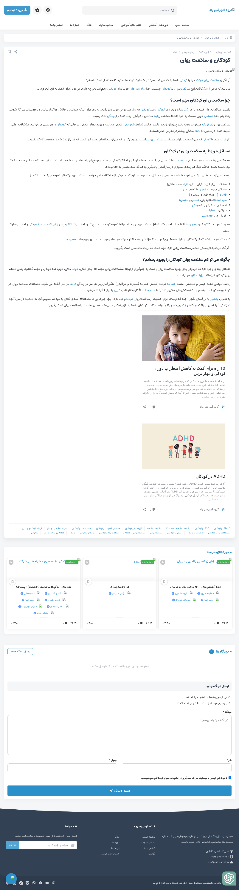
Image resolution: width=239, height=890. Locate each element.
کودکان (166, 88)
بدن (185, 189)
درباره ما (74, 24)
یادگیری (119, 290)
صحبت (28, 299)
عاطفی (195, 199)
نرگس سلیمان (118, 593)
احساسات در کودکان (81, 528)
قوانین (151, 853)
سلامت (185, 88)
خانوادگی (129, 124)
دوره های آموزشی (158, 24)
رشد (187, 109)
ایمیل (113, 760)
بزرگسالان (196, 275)
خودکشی (207, 215)
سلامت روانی (154, 139)
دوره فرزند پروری (119, 586)
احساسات (149, 290)
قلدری (223, 194)
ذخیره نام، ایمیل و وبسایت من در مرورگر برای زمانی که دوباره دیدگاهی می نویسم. (184, 778)
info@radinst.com (218, 862)
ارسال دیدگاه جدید (20, 651)
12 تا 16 (199, 131)
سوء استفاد (220, 199)
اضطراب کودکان (174, 533)
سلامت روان (212, 80)
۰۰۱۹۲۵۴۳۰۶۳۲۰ (220, 856)
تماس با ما (56, 24)
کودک (199, 80)
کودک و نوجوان (223, 52)
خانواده (185, 184)
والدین (214, 299)
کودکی (183, 80)
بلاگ (88, 24)
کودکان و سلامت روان (53, 533)
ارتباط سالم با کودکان (56, 528)
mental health (154, 528)
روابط (156, 116)
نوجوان (193, 224)
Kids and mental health (178, 528)
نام (229, 760)
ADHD (71, 224)
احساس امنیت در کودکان (108, 528)
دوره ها (116, 842)
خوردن (202, 189)
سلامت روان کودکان (109, 533)
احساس (209, 116)
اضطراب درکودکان (195, 533)
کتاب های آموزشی (131, 24)
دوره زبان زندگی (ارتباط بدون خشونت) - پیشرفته (43, 586)
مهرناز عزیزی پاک (183, 600)
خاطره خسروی (207, 593)
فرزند (223, 139)
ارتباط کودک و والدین (31, 528)
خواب (75, 269)
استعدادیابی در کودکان (219, 533)
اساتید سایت (106, 24)
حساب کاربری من (110, 853)
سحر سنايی (29, 593)
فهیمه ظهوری (180, 593)
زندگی (111, 116)
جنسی (184, 199)
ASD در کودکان (202, 528)
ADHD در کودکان (222, 528)
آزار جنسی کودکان (133, 528)
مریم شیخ (208, 600)
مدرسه (109, 124)
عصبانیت (179, 160)
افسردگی (197, 205)
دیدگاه (227, 712)
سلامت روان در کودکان (134, 533)
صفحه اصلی (182, 24)
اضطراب (211, 210)
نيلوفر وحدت (42, 613)
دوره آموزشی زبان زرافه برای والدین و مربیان (195, 586)
